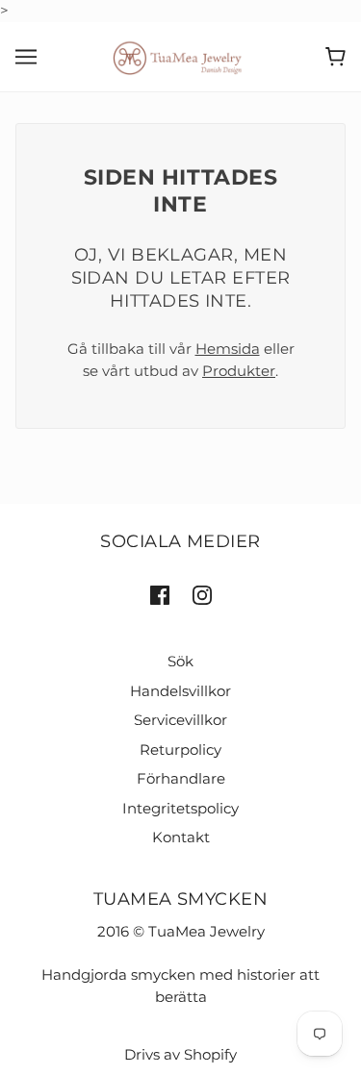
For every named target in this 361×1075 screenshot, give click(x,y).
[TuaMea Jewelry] (180, 55)
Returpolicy (180, 749)
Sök (180, 661)
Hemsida (227, 348)
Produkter (238, 371)
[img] (160, 594)
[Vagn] (335, 56)
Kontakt (181, 837)
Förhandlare (181, 778)
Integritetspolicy (180, 808)
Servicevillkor (180, 720)
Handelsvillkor (180, 691)
